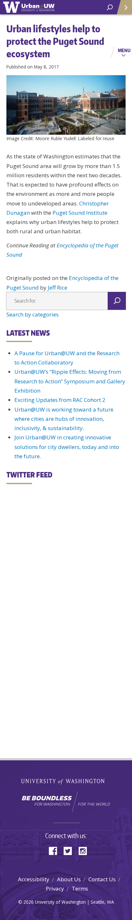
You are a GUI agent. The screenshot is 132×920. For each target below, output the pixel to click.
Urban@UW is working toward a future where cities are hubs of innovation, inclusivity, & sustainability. (63, 419)
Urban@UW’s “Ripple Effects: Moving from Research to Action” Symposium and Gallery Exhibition (69, 381)
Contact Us (102, 879)
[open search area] (109, 7)
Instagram (85, 850)
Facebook (55, 850)
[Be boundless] (66, 802)
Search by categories (32, 314)
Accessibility (33, 879)
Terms (80, 888)
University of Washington (66, 781)
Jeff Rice (57, 287)
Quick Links (124, 7)
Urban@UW (28, 7)
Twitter (70, 850)
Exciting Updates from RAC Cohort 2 (59, 400)
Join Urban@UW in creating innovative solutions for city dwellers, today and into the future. (66, 447)
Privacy (55, 888)
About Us (69, 879)
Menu (124, 50)
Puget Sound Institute (79, 212)
